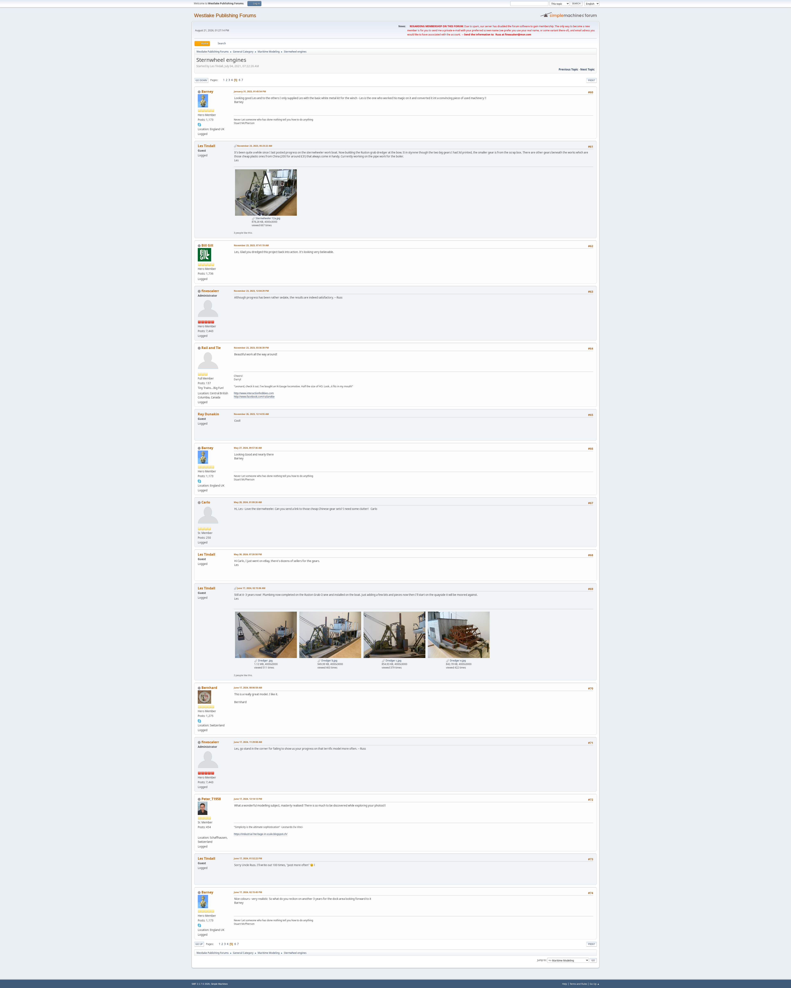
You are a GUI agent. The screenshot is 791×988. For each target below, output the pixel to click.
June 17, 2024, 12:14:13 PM (248, 798)
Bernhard (209, 687)
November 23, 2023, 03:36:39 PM (251, 347)
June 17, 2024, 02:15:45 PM (248, 892)
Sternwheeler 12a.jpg (267, 218)
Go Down (201, 80)
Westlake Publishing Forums (225, 15)
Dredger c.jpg (393, 660)
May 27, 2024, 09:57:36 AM (248, 447)
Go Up (199, 944)
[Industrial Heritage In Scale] (199, 832)
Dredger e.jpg (457, 660)
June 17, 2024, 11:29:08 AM (248, 741)
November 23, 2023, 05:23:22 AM (254, 145)
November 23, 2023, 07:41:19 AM (251, 245)
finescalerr (210, 291)
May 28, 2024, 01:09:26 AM (248, 502)
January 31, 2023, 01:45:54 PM (250, 91)
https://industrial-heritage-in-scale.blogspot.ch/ (260, 834)
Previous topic (568, 69)
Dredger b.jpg (329, 660)
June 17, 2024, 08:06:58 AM (248, 687)
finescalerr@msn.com (518, 34)
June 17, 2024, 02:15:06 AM (251, 588)
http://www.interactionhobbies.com (254, 393)
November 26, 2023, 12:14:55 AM (251, 414)
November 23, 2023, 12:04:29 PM (251, 290)
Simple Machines (219, 984)
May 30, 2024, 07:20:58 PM (248, 554)
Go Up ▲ (594, 983)
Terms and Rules (578, 983)
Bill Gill (207, 245)
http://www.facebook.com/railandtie (254, 396)
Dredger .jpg (265, 660)
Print (591, 80)
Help (564, 983)
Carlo (205, 502)
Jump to (541, 960)
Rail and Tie (211, 347)
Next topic (587, 69)
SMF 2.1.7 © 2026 (201, 984)
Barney (207, 91)
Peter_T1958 (211, 799)
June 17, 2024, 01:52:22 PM (248, 858)
